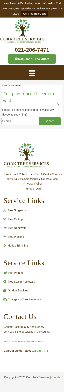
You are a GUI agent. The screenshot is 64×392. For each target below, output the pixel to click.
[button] (32, 73)
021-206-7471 (32, 50)
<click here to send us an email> (23, 341)
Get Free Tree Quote (34, 13)
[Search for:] (20, 120)
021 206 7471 (40, 350)
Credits (55, 377)
